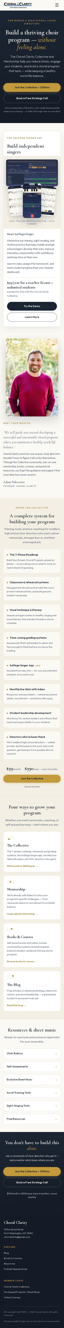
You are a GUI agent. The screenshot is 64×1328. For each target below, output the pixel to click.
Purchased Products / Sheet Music (22, 1292)
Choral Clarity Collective (16, 1286)
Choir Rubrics (32, 1053)
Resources (9, 1263)
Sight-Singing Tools (32, 1105)
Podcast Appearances (15, 1269)
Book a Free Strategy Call (32, 98)
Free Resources (32, 1118)
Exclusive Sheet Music (32, 1079)
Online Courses (12, 1297)
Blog (6, 1252)
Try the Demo (32, 306)
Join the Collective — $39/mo (32, 87)
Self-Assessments (32, 1066)
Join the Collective (32, 778)
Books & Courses (13, 1258)
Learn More (32, 317)
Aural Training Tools (32, 1092)
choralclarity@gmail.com (17, 1237)
